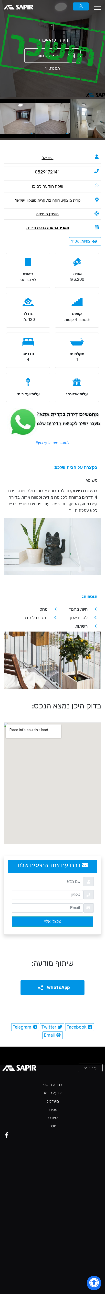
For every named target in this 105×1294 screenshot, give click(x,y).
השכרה (52, 1117)
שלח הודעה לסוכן (47, 186)
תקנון (52, 1126)
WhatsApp (58, 987)
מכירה (52, 1109)
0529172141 (47, 172)
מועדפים (52, 1101)
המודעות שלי (52, 1084)
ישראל (47, 157)
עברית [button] (92, 1068)
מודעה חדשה (53, 1093)
